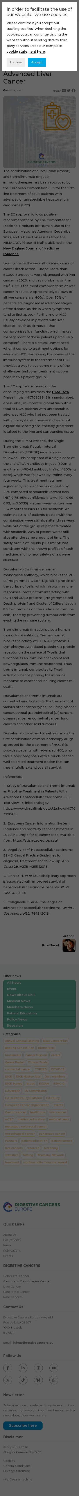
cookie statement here (26, 51)
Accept (37, 62)
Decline (16, 62)
